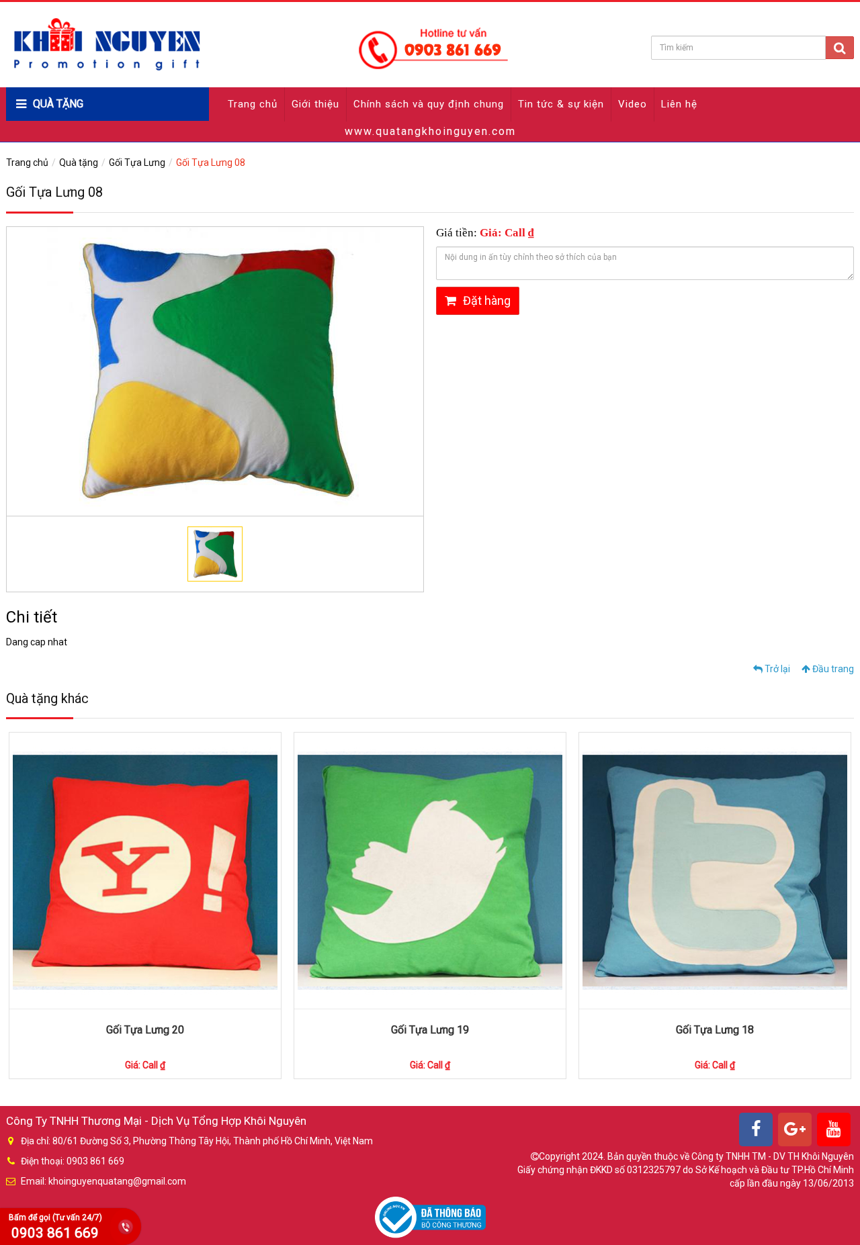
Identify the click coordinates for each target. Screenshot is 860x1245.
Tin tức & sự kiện (561, 104)
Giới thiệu (315, 104)
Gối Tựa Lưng (137, 162)
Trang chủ (252, 104)
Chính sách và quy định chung (428, 104)
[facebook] (756, 1129)
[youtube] (834, 1129)
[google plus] (795, 1129)
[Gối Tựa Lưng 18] (715, 870)
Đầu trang (832, 668)
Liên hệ (679, 104)
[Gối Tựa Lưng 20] (145, 870)
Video (632, 104)
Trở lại (776, 668)
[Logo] (259, 43)
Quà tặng (78, 162)
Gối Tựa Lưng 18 (715, 1029)
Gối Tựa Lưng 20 (145, 1029)
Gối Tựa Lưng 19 (430, 1029)
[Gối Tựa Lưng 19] (430, 870)
